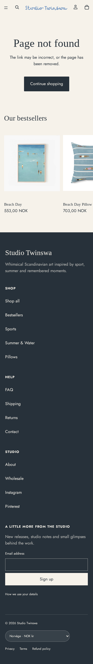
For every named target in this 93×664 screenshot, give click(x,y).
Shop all (12, 301)
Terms (23, 648)
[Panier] (86, 8)
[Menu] (6, 8)
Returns (11, 418)
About (10, 464)
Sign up (46, 579)
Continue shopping (46, 84)
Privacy (9, 648)
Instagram (13, 492)
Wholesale (14, 478)
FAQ (9, 390)
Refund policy (41, 648)
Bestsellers (14, 315)
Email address (14, 553)
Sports (10, 329)
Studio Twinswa (28, 252)
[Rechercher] (17, 8)
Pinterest (12, 506)
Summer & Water (20, 343)
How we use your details (21, 594)
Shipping (13, 404)
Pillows (11, 357)
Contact (12, 432)
